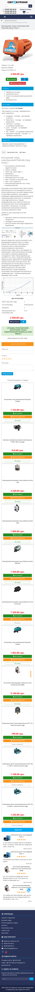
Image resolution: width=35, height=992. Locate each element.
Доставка (22, 152)
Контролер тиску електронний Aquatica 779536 (17, 400)
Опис (3, 152)
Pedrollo (10, 68)
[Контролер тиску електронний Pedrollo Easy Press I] (17, 47)
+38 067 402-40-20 (10, 9)
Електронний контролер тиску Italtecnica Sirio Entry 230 (17, 603)
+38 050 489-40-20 (10, 11)
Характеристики (12, 152)
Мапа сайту (4, 933)
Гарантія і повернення (8, 918)
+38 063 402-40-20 (10, 13)
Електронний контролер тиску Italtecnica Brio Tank (17, 522)
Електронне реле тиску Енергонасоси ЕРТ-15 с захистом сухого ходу (17, 724)
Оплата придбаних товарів (9, 923)
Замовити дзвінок (25, 9)
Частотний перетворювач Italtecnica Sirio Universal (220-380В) (18, 684)
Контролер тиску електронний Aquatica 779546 (17, 643)
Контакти (4, 925)
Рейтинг (4, 356)
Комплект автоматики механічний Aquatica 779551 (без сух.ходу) (17, 441)
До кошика (12, 79)
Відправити (8, 374)
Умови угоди (5, 930)
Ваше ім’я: (5, 349)
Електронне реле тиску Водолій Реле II (21, 836)
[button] (25, 12)
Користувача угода (7, 928)
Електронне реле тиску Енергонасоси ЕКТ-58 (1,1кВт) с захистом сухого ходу (18, 765)
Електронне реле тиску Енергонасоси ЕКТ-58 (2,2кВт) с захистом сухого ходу (18, 805)
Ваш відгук (5, 363)
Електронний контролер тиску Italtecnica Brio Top (17, 481)
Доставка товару (6, 920)
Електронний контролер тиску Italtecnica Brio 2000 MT (17, 562)
